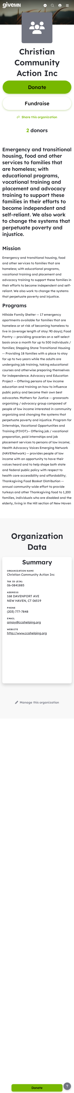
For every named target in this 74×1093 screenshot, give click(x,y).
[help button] (67, 1086)
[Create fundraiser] (45, 5)
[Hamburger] (67, 5)
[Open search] (52, 5)
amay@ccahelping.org (24, 622)
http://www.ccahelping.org (27, 633)
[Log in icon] (60, 5)
